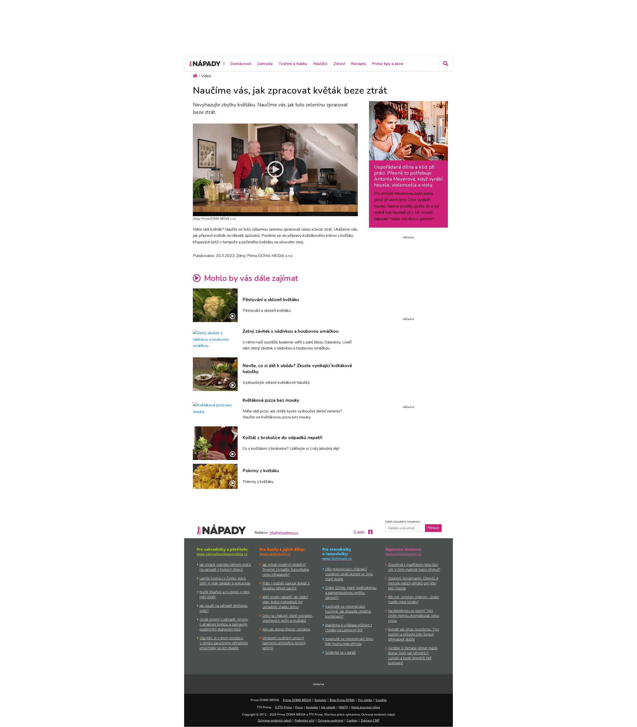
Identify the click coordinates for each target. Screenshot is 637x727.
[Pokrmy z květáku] (215, 476)
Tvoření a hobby (293, 63)
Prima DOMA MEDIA (297, 700)
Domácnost (240, 63)
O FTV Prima (283, 707)
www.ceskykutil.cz (275, 554)
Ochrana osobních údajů (274, 720)
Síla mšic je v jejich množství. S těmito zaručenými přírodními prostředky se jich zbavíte (224, 643)
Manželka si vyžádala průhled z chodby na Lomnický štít (348, 627)
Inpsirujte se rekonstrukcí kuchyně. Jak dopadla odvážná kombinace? (348, 611)
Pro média (365, 700)
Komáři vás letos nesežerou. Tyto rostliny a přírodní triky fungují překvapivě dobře (413, 634)
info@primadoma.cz (283, 532)
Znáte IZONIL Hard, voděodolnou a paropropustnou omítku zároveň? (350, 592)
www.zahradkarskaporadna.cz (222, 554)
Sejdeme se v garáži (340, 652)
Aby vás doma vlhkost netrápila (286, 629)
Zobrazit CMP (370, 720)
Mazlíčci (320, 63)
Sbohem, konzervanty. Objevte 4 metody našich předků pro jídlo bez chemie (413, 583)
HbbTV (343, 707)
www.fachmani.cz (337, 558)
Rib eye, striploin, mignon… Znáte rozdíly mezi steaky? (413, 599)
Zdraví (339, 63)
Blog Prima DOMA (342, 700)
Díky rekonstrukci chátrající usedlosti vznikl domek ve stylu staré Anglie (349, 574)
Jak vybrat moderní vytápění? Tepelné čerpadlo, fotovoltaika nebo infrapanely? (286, 569)
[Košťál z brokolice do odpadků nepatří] (215, 443)
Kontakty (320, 700)
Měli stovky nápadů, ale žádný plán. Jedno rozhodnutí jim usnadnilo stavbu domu (285, 602)
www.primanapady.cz (403, 554)
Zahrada (265, 63)
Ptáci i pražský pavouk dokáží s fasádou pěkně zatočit (286, 586)
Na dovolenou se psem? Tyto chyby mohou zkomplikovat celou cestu (413, 615)
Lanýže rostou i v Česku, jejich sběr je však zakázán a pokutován (225, 581)
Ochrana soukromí (330, 720)
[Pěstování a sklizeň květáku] (215, 305)
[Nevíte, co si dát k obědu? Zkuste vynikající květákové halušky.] (215, 374)
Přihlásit (433, 528)
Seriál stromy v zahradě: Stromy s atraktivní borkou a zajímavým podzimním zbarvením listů (224, 624)
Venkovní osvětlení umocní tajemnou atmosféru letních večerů (284, 643)
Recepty (358, 63)
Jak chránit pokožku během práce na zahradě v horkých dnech (225, 567)
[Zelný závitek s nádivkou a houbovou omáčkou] (215, 339)
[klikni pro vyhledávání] (445, 63)
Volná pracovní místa (365, 707)
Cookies (352, 720)
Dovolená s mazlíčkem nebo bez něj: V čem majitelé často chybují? (414, 567)
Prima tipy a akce (387, 63)
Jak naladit (328, 707)
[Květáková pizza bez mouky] (215, 408)
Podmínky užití (305, 720)
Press (299, 707)
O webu (359, 532)
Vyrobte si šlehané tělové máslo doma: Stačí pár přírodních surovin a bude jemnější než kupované (412, 655)
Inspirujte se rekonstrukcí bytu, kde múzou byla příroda (349, 641)
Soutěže (381, 700)
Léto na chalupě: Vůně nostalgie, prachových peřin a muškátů (288, 618)
